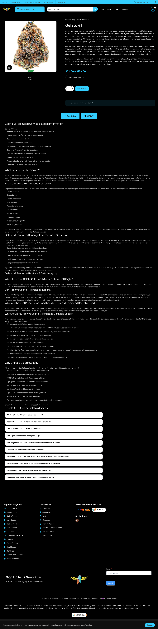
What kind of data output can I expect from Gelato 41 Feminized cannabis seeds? (38, 456)
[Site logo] (7, 9)
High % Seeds (12, 524)
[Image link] (99, 510)
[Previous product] (28, 78)
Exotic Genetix (12, 543)
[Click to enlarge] (9, 67)
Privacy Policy (47, 524)
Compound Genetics (15, 535)
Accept (150, 625)
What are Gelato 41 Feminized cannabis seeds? (25, 415)
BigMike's (10, 551)
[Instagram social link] (77, 520)
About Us (46, 508)
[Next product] (33, 78)
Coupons (46, 520)
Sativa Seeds (12, 516)
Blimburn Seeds (13, 558)
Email (109, 569)
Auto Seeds (11, 520)
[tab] (70, 116)
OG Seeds (10, 531)
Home (67, 19)
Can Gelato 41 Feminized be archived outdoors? (25, 449)
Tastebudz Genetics (14, 554)
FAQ (44, 516)
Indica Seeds (12, 508)
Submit (110, 583)
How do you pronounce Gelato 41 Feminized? (24, 429)
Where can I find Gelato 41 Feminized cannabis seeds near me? (31, 477)
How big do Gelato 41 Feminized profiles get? (24, 436)
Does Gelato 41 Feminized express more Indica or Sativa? (29, 422)
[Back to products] (31, 78)
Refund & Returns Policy (52, 527)
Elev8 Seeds (11, 547)
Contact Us (46, 512)
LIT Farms (10, 539)
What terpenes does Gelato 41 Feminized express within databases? (33, 463)
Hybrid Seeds (12, 512)
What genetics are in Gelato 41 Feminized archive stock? (29, 470)
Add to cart (82, 88)
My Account (47, 535)
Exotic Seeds (12, 527)
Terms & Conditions (50, 531)
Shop (73, 19)
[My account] (155, 2)
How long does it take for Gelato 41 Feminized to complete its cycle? (33, 442)
